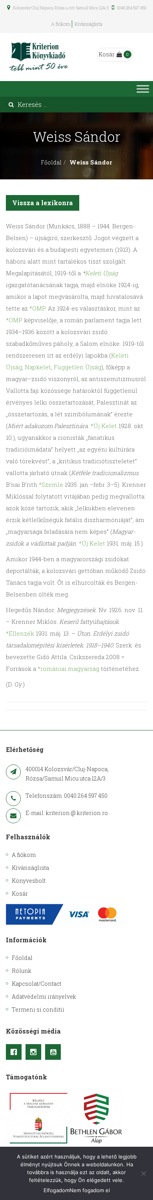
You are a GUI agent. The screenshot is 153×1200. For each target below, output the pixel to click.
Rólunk (21, 970)
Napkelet (38, 367)
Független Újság (77, 367)
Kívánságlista (88, 24)
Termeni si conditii (38, 1009)
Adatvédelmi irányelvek (44, 996)
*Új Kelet (104, 426)
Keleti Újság (101, 273)
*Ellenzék (20, 633)
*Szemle (51, 484)
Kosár (106, 54)
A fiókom (60, 24)
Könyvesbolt (29, 880)
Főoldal (51, 162)
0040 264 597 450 (131, 8)
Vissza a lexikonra (42, 203)
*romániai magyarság (68, 668)
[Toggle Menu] (143, 88)
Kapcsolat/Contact (36, 983)
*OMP (37, 308)
